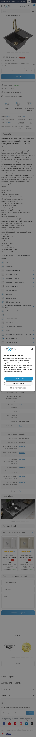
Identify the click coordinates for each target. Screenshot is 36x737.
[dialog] (18, 369)
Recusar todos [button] (18, 383)
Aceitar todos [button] (19, 378)
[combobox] (32, 349)
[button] (18, 388)
